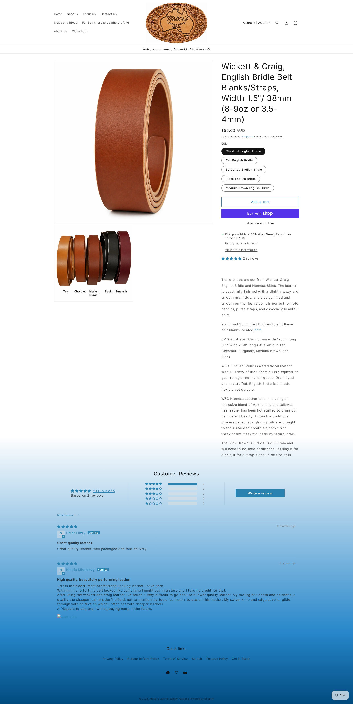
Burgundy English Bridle (244, 169)
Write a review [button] (260, 493)
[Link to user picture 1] (67, 624)
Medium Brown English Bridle (248, 188)
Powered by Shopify (202, 698)
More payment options (260, 223)
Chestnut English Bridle (243, 151)
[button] (72, 14)
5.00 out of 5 (104, 491)
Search (197, 658)
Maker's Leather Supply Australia (169, 698)
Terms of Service (175, 658)
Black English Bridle (241, 178)
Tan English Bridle (239, 160)
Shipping (247, 136)
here (258, 330)
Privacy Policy (113, 658)
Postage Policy (217, 658)
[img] (67, 527)
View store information (241, 249)
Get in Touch (241, 658)
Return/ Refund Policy (143, 658)
